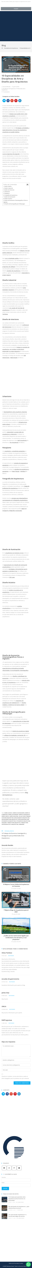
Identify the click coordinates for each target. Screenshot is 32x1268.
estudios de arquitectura (13, 271)
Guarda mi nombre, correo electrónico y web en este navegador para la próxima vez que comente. (15, 1077)
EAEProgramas (7, 1020)
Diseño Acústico (8, 198)
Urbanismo (7, 191)
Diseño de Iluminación (9, 197)
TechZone (5, 314)
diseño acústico (8, 812)
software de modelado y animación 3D (14, 735)
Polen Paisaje (15, 471)
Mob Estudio (13, 357)
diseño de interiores (13, 814)
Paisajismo (7, 193)
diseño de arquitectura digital (20, 731)
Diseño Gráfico (8, 186)
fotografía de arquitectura (23, 821)
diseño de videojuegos (24, 814)
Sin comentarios (20, 1202)
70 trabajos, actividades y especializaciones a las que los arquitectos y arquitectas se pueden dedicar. (15, 130)
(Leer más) (16, 3)
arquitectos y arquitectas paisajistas (15, 451)
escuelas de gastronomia (10, 979)
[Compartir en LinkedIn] (19, 100)
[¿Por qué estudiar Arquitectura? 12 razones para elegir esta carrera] (4, 1216)
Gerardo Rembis (7, 86)
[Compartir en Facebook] (8, 100)
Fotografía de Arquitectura (10, 195)
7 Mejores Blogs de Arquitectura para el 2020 (16, 911)
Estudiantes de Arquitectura (9, 88)
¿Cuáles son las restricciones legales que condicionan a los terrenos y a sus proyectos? (16, 937)
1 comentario (19, 1210)
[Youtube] (19, 1168)
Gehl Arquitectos (22, 440)
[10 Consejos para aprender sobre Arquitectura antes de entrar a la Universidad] (4, 1199)
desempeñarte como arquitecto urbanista (15, 412)
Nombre (4, 1177)
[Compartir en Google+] (12, 100)
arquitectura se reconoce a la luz (14, 553)
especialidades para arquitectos (10, 819)
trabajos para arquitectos (14, 822)
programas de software (8, 266)
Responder (11, 955)
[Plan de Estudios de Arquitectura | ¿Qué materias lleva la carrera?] (4, 1208)
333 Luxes (12, 577)
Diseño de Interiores (9, 190)
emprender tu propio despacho (11, 351)
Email (3, 1182)
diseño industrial (14, 816)
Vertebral (23, 471)
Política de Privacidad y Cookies (16, 1263)
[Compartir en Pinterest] (16, 100)
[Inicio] (2, 48)
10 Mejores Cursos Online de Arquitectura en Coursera (16, 885)
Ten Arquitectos (14, 442)
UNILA (4, 1006)
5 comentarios (6, 92)
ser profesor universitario (17, 349)
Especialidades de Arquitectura (21, 817)
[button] (28, 1264)
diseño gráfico (5, 816)
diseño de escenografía (18, 812)
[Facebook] (4, 1168)
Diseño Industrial (8, 188)
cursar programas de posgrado (11, 154)
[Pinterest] (14, 1168)
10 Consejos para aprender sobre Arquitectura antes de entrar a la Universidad (16, 1198)
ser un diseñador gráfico (12, 258)
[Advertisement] (16, 24)
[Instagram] (9, 1168)
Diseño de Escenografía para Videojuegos (15, 204)
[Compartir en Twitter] (4, 100)
